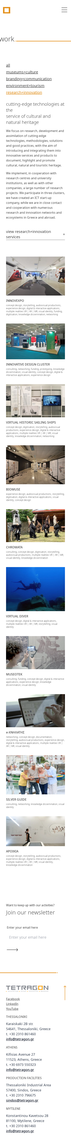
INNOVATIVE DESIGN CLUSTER (28, 364)
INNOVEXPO (15, 300)
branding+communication (29, 79)
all (8, 65)
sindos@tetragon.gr (22, 1100)
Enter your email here (22, 927)
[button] (64, 1060)
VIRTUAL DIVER (17, 616)
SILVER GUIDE (16, 799)
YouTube (12, 1008)
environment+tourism (25, 86)
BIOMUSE (13, 489)
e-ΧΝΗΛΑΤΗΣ (15, 732)
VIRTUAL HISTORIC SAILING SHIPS (31, 422)
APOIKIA (12, 851)
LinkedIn (12, 1004)
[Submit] (32, 949)
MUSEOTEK (14, 674)
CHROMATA (14, 547)
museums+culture (22, 72)
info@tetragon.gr (20, 1039)
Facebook (13, 999)
